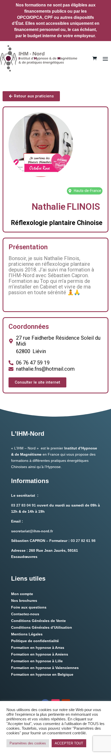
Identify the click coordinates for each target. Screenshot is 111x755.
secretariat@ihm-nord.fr (32, 531)
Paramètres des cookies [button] (28, 743)
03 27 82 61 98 (83, 541)
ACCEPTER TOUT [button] (69, 743)
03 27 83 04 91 (23, 505)
